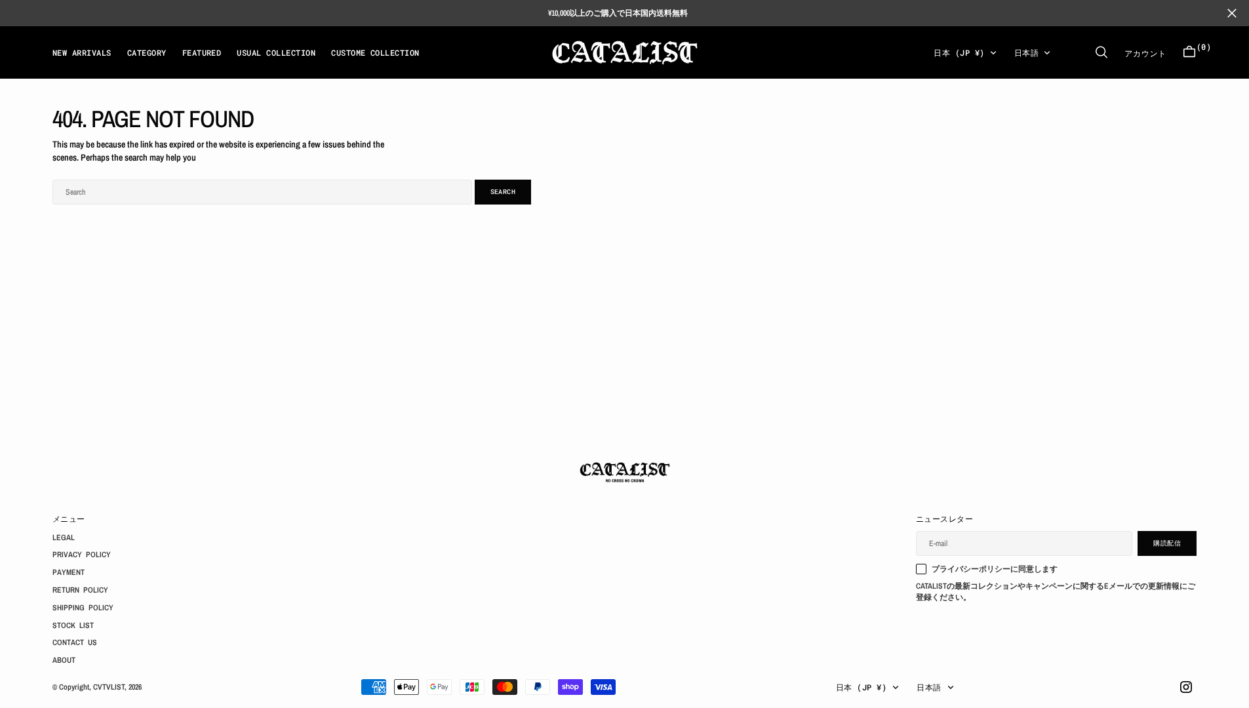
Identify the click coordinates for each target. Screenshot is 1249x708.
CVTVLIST (109, 687)
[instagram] (1186, 687)
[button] (1189, 52)
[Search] (1101, 52)
